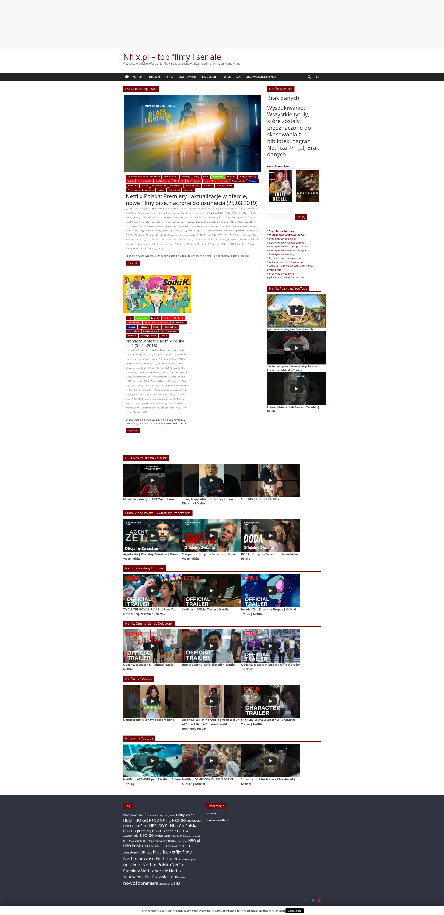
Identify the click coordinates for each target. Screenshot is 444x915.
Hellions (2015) (171, 221)
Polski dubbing (159, 185)
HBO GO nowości (186, 820)
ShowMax (164, 883)
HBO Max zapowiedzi (155, 841)
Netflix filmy (178, 226)
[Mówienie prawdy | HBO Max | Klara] (152, 480)
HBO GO (140, 820)
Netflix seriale (248, 226)
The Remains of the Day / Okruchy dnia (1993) (216, 239)
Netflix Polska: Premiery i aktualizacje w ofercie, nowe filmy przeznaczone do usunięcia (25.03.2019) (192, 199)
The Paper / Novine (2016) (138, 394)
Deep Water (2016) (175, 359)
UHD (175, 883)
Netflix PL (178, 181)
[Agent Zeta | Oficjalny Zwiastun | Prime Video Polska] (152, 535)
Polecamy (133, 185)
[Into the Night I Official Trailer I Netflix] (211, 645)
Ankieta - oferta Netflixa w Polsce (288, 262)
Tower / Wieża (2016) (225, 244)
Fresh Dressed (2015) (236, 217)
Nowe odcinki (238, 181)
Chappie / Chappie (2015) (166, 354)
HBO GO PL (159, 825)
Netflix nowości (192, 226)
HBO (127, 820)
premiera (137, 381)
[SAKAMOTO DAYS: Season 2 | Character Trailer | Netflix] (270, 701)
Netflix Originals (189, 859)
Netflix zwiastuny (153, 230)
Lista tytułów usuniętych (283, 254)
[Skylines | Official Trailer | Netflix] (211, 590)
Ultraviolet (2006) (244, 244)
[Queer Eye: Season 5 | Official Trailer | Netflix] (152, 645)
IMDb (205, 176)
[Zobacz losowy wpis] (317, 77)
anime (153, 815)
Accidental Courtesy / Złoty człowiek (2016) (197, 208)
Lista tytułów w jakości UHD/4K (287, 242)
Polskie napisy (192, 185)
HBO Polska (133, 845)
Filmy (196, 176)
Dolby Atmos (169, 815)
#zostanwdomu (133, 815)
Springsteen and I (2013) (247, 230)
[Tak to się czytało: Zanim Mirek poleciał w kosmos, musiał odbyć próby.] (296, 347)
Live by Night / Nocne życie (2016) (240, 221)
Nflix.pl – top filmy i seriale (172, 56)
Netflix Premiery (233, 226)
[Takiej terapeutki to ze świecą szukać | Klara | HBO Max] (211, 480)
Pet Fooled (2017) (196, 230)
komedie (231, 176)
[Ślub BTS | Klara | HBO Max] (270, 480)
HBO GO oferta (135, 825)
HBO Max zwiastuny (177, 841)
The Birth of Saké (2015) (211, 235)
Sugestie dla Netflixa (281, 231)
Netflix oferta (168, 858)
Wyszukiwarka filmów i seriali (287, 234)
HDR (141, 852)
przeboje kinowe (224, 185)
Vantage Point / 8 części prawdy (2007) (144, 248)
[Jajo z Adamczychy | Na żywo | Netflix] (296, 310)
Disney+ (170, 76)
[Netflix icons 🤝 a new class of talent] (152, 701)
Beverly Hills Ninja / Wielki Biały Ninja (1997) (233, 213)
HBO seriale (152, 846)
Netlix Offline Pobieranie (216, 181)
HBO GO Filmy (160, 820)
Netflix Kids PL (144, 181)
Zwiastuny (189, 189)
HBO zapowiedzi (171, 846)
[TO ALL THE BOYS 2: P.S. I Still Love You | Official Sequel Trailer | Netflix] (152, 590)
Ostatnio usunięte (278, 166)
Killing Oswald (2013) (213, 221)
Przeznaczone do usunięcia (140, 189)
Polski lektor (176, 185)
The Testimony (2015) (169, 244)
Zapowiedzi (174, 189)
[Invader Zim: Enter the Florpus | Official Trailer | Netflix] (270, 590)
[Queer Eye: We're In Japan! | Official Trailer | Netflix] (270, 645)
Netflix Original (163, 181)
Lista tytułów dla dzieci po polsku (288, 246)
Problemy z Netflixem (281, 273)
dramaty (186, 176)
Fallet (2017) (132, 363)
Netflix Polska (193, 181)
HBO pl (194, 840)
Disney (159, 815)
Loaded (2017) (145, 372)
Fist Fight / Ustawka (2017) (211, 217)
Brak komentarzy (163, 208)
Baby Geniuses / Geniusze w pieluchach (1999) (188, 213)
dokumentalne (171, 176)
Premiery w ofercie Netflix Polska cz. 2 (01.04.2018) (155, 343)
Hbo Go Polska (183, 825)
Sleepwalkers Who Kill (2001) (220, 230)
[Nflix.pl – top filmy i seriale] (127, 77)
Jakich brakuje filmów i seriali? (286, 277)
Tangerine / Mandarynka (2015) (183, 235)
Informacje (218, 176)
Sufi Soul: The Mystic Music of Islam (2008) (146, 235)
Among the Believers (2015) (151, 213)
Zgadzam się (294, 910)
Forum (227, 76)
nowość (164, 372)
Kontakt (211, 813)
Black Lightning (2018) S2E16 (140, 217)
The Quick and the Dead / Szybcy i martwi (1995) (170, 239)
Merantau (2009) (155, 226)
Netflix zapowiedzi (134, 230)
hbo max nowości (191, 835)
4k (146, 814)
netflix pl (205, 226)
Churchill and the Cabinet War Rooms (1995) (176, 217)
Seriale (161, 189)
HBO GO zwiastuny (155, 835)
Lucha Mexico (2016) (136, 226)
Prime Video (208, 76)
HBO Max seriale (132, 841)
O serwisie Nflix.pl (217, 820)
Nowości (253, 181)
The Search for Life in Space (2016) (155, 398)
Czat (238, 76)
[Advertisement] (222, 24)
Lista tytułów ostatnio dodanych (287, 250)
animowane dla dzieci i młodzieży (143, 176)
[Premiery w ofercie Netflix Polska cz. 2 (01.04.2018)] (157, 277)
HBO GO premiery (137, 831)
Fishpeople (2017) (147, 363)
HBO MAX (155, 76)
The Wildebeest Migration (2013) (197, 244)
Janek (147, 208)
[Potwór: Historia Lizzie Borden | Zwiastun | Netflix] (296, 388)
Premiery (208, 185)
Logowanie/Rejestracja (261, 76)
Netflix (137, 76)
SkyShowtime (187, 76)
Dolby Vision (185, 815)
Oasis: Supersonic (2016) (174, 230)
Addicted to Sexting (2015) (232, 208)
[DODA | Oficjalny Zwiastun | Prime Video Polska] (270, 535)
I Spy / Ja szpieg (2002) (190, 221)
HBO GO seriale (164, 831)
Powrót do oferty (169, 331)
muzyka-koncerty (248, 176)
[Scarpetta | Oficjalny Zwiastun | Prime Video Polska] (211, 535)
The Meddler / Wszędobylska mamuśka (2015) (163, 390)
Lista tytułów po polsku (282, 238)
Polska (145, 185)
